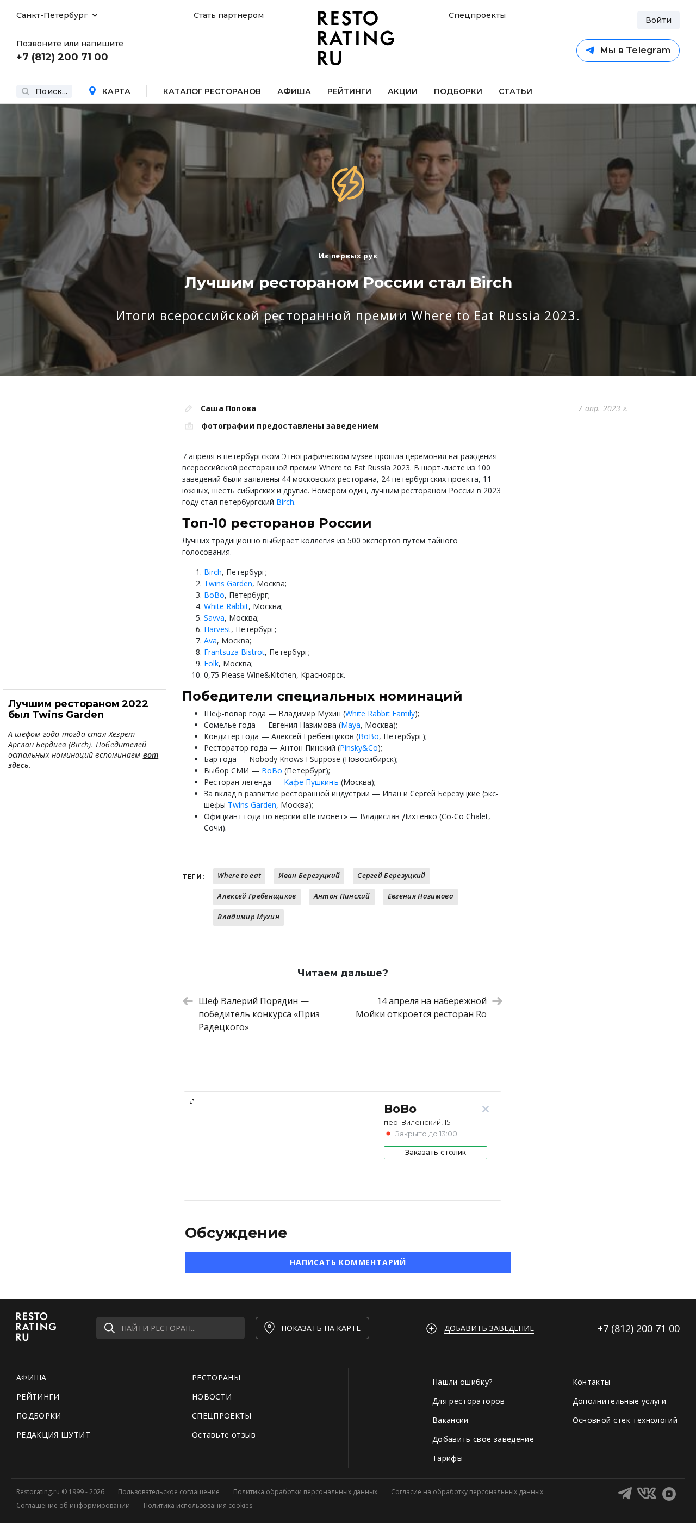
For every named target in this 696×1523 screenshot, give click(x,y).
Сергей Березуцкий (391, 875)
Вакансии (450, 1420)
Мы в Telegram (635, 50)
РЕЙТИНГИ (38, 1396)
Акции (403, 91)
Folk (211, 663)
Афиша (294, 91)
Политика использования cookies (198, 1505)
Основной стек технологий (625, 1420)
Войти (658, 20)
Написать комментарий (348, 1262)
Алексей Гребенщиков (256, 896)
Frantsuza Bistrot (234, 652)
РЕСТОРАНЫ (216, 1377)
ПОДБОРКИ (38, 1415)
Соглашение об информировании (73, 1505)
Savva (214, 617)
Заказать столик (435, 1152)
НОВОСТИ (212, 1396)
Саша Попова (228, 408)
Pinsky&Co (359, 747)
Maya (351, 725)
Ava (210, 640)
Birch (285, 502)
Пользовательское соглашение (169, 1491)
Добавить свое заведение (483, 1439)
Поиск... (51, 91)
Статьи (515, 91)
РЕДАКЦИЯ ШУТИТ (53, 1434)
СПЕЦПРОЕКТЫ (222, 1415)
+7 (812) (639, 1328)
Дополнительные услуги (619, 1401)
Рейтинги (349, 91)
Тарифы (447, 1458)
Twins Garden (228, 583)
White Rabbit (226, 606)
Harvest (217, 629)
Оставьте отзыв (224, 1434)
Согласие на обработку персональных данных (467, 1491)
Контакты (592, 1382)
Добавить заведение (489, 1328)
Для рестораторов (468, 1401)
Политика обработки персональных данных (305, 1491)
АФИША (31, 1377)
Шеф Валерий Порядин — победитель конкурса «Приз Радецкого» (259, 1014)
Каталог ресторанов (212, 91)
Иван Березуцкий (309, 875)
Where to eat (239, 875)
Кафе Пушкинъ (311, 782)
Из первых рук (348, 256)
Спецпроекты (476, 15)
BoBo (214, 595)
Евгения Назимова (420, 896)
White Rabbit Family (380, 713)
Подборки (458, 91)
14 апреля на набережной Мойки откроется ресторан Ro (421, 1007)
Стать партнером (229, 15)
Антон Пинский (342, 896)
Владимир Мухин (248, 916)
